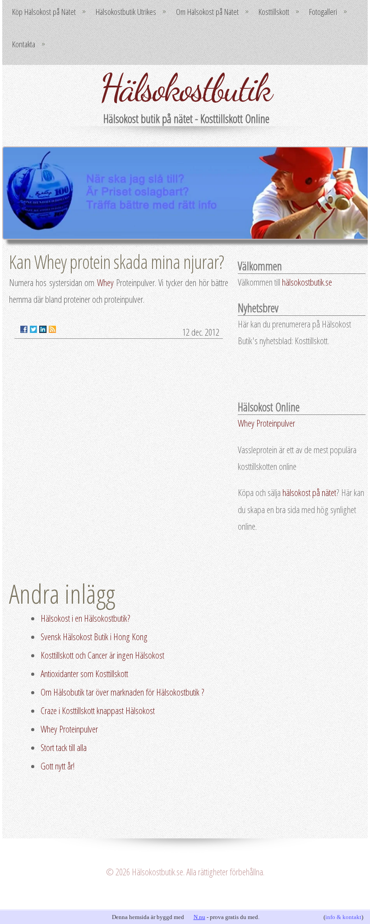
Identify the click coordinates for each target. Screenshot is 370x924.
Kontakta (23, 44)
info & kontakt (343, 917)
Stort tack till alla (64, 747)
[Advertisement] (302, 627)
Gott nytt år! (58, 766)
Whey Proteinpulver (69, 729)
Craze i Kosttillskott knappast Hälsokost (98, 710)
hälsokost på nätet (309, 492)
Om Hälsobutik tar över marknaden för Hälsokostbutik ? (122, 692)
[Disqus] (118, 460)
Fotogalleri (323, 12)
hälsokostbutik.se (307, 282)
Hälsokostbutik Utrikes (126, 12)
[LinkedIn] (42, 329)
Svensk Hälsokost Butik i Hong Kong (94, 636)
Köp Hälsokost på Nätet (44, 12)
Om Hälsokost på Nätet (207, 12)
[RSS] (52, 329)
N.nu (199, 917)
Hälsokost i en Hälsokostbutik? (85, 618)
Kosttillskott (274, 12)
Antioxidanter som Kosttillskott (84, 673)
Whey (105, 282)
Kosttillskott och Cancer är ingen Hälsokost (102, 655)
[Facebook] (24, 329)
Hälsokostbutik (185, 88)
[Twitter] (33, 329)
